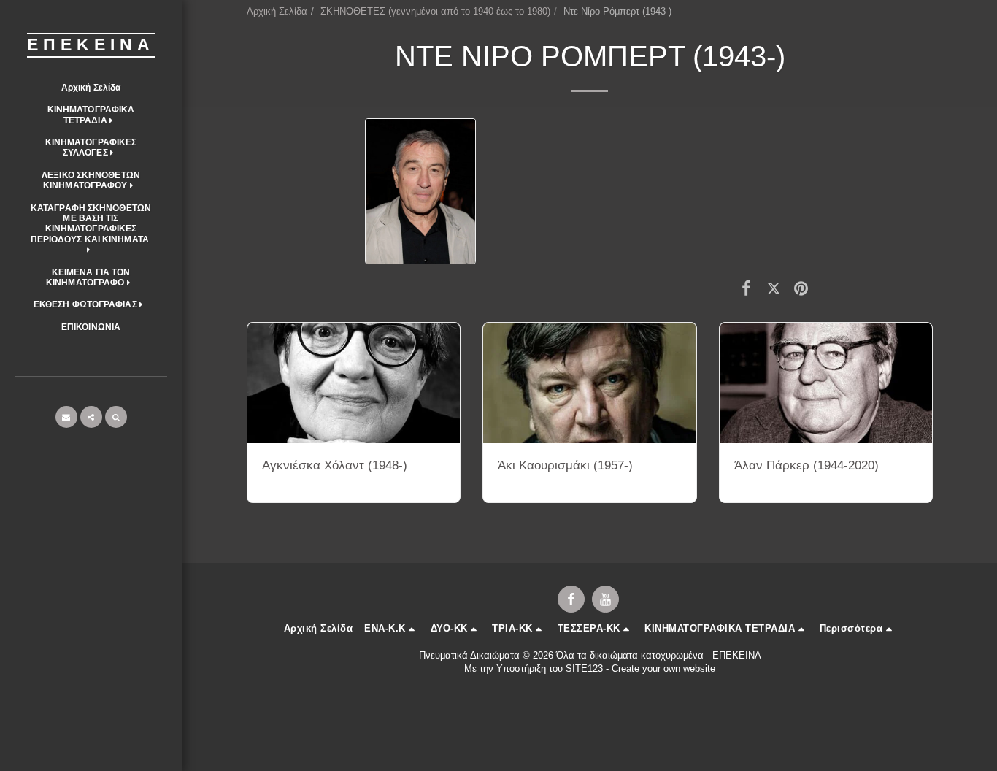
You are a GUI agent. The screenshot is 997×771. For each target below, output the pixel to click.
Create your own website (663, 668)
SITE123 (584, 668)
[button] (91, 115)
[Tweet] (773, 288)
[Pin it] (801, 288)
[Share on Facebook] (746, 288)
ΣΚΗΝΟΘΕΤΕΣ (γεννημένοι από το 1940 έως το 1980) (435, 11)
